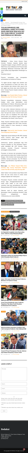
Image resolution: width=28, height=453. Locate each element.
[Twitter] (1, 14)
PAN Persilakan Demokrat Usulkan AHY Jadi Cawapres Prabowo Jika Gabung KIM (13, 328)
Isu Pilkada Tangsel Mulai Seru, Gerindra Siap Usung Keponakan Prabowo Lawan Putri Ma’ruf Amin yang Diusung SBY (14, 167)
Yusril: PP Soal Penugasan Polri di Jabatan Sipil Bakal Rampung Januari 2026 (13, 351)
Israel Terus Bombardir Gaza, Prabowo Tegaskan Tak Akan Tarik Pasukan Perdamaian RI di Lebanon (12, 304)
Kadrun (9, 202)
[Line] (1, 17)
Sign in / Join (24, 1)
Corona (15, 200)
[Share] (1, 20)
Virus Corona (10, 204)
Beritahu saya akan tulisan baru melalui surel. (12, 407)
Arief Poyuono (9, 200)
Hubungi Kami (5, 438)
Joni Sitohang (6, 37)
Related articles (5, 211)
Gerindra (4, 202)
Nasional (3, 216)
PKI (23, 202)
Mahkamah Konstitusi (16, 202)
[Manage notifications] (24, 449)
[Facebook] (1, 11)
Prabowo (4, 204)
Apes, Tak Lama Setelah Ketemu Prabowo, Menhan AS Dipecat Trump (13, 279)
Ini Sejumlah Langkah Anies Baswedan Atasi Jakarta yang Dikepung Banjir (12, 232)
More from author (14, 211)
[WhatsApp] (1, 8)
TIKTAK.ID (14, 450)
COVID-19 (20, 200)
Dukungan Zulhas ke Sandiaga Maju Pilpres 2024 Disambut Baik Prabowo (14, 256)
